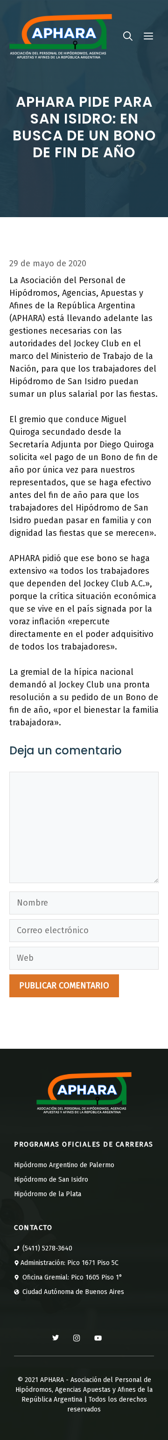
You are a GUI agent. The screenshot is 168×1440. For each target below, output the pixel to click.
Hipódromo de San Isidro (51, 1180)
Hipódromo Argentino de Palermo (64, 1165)
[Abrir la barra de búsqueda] (128, 36)
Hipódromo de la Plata (47, 1194)
